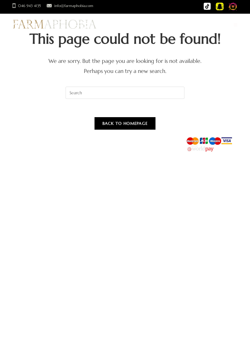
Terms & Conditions (50, 147)
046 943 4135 (29, 5)
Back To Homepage (125, 123)
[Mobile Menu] (236, 25)
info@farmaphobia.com (73, 5)
